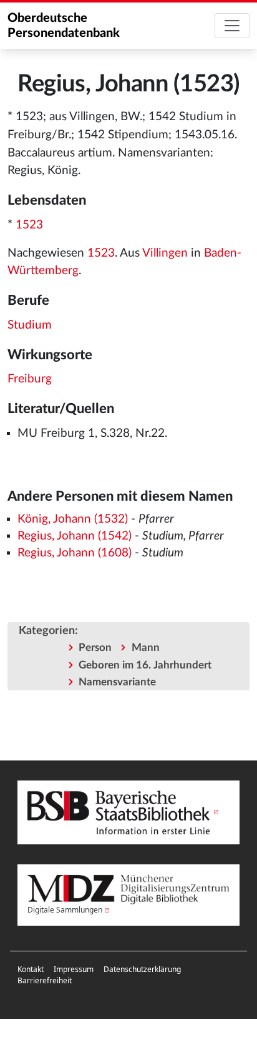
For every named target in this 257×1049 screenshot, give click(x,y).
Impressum (74, 969)
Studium (29, 325)
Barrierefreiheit (44, 980)
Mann (146, 647)
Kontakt (30, 969)
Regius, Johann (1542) (74, 536)
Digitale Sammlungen (64, 909)
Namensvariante (117, 682)
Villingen (165, 253)
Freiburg (29, 379)
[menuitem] (30, 969)
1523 (29, 225)
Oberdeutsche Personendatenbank (63, 25)
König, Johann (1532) (72, 519)
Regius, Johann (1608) (74, 553)
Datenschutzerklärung (142, 969)
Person (95, 647)
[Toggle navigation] (232, 25)
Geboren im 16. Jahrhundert (145, 665)
